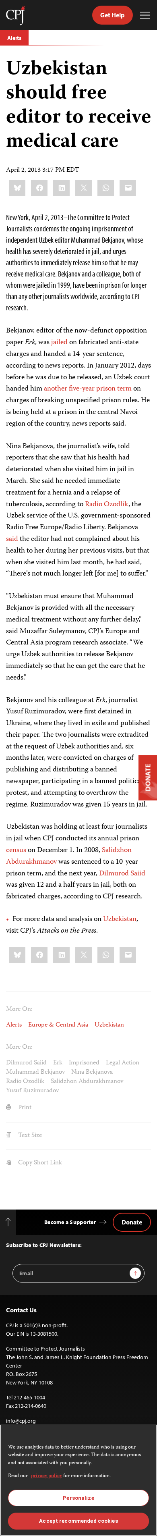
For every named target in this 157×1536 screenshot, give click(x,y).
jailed (59, 343)
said (12, 539)
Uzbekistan (119, 919)
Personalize (78, 1498)
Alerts (14, 38)
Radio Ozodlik (106, 505)
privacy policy (46, 1476)
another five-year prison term (88, 389)
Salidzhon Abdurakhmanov (87, 1082)
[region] (78, 1480)
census (16, 850)
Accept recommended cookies (78, 1521)
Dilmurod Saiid (122, 874)
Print (24, 1108)
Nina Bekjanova (92, 1072)
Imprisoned (84, 1063)
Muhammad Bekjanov (35, 1072)
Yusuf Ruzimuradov (32, 1091)
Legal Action (122, 1063)
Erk (57, 1063)
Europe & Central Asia (58, 1025)
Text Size (29, 1136)
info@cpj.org (21, 1420)
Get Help (112, 15)
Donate (132, 1222)
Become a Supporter (70, 1222)
